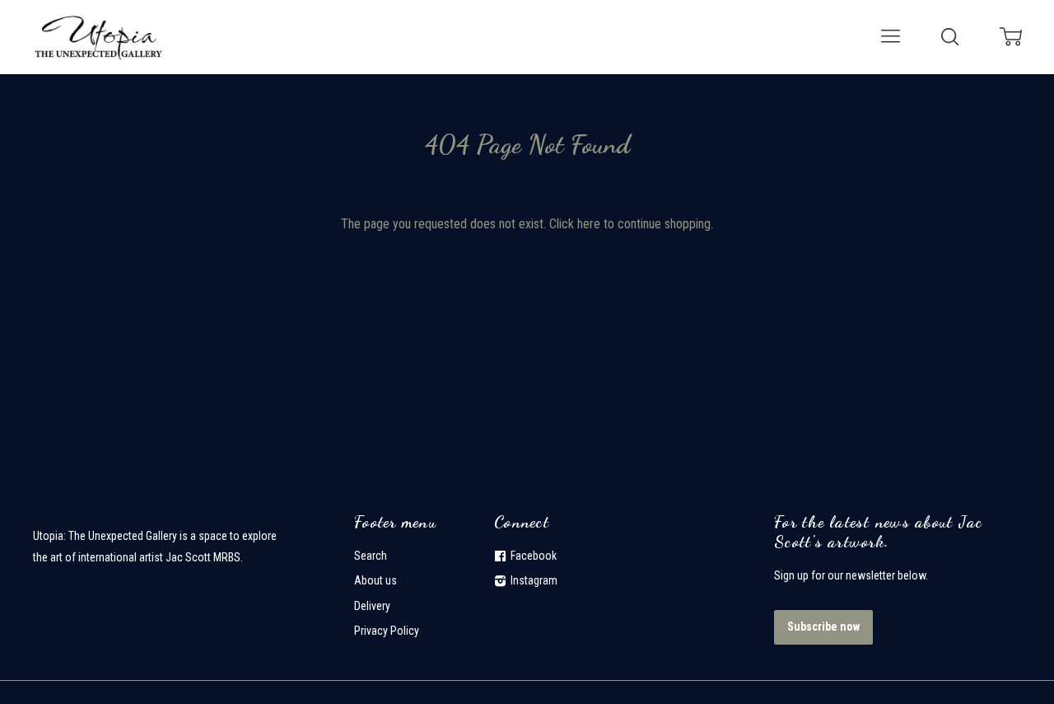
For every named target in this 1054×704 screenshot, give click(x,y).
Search (370, 555)
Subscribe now (823, 626)
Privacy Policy (386, 630)
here (588, 224)
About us (375, 580)
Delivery (372, 605)
